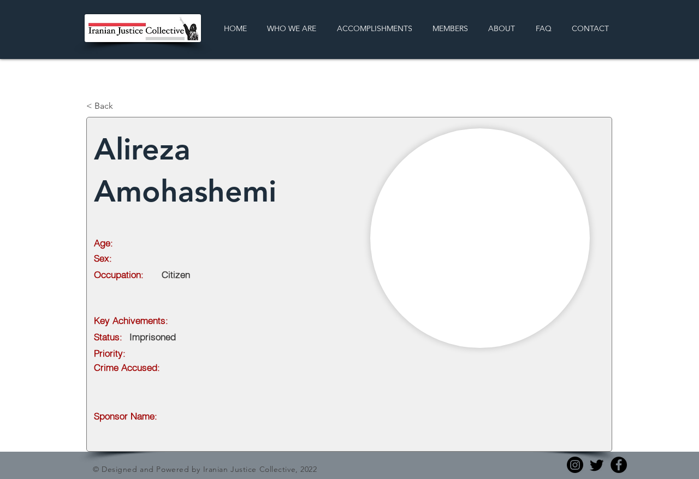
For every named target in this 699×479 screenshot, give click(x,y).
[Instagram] (575, 465)
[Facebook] (619, 465)
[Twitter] (597, 465)
